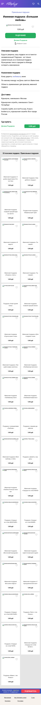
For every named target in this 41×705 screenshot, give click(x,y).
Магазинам (7, 697)
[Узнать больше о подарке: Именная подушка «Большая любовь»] (20, 25)
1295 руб (32, 126)
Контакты (7, 701)
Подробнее (20, 35)
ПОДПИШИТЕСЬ (30, 691)
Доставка (20, 701)
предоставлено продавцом (18, 134)
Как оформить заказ (20, 697)
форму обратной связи (23, 138)
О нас (33, 697)
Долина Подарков (20, 40)
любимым (17, 77)
